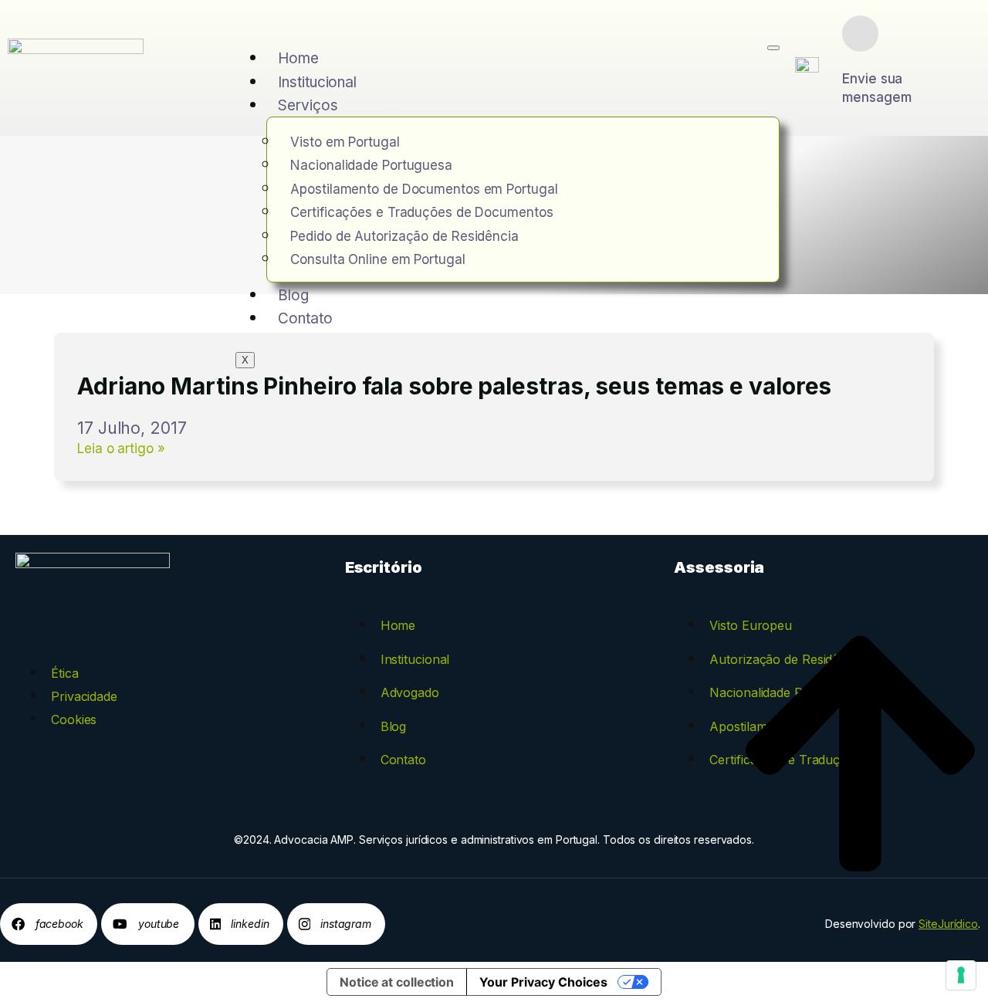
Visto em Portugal (344, 142)
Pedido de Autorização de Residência (404, 236)
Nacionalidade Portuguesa (371, 165)
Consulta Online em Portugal (377, 259)
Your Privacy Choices (543, 982)
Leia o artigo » (121, 448)
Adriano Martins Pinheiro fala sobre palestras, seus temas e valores (454, 386)
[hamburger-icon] (773, 48)
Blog (293, 295)
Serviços (307, 105)
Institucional (317, 82)
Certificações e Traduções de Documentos (421, 212)
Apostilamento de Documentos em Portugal (423, 189)
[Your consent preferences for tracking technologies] (961, 975)
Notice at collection (397, 982)
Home (298, 58)
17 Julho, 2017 (132, 428)
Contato (305, 318)
